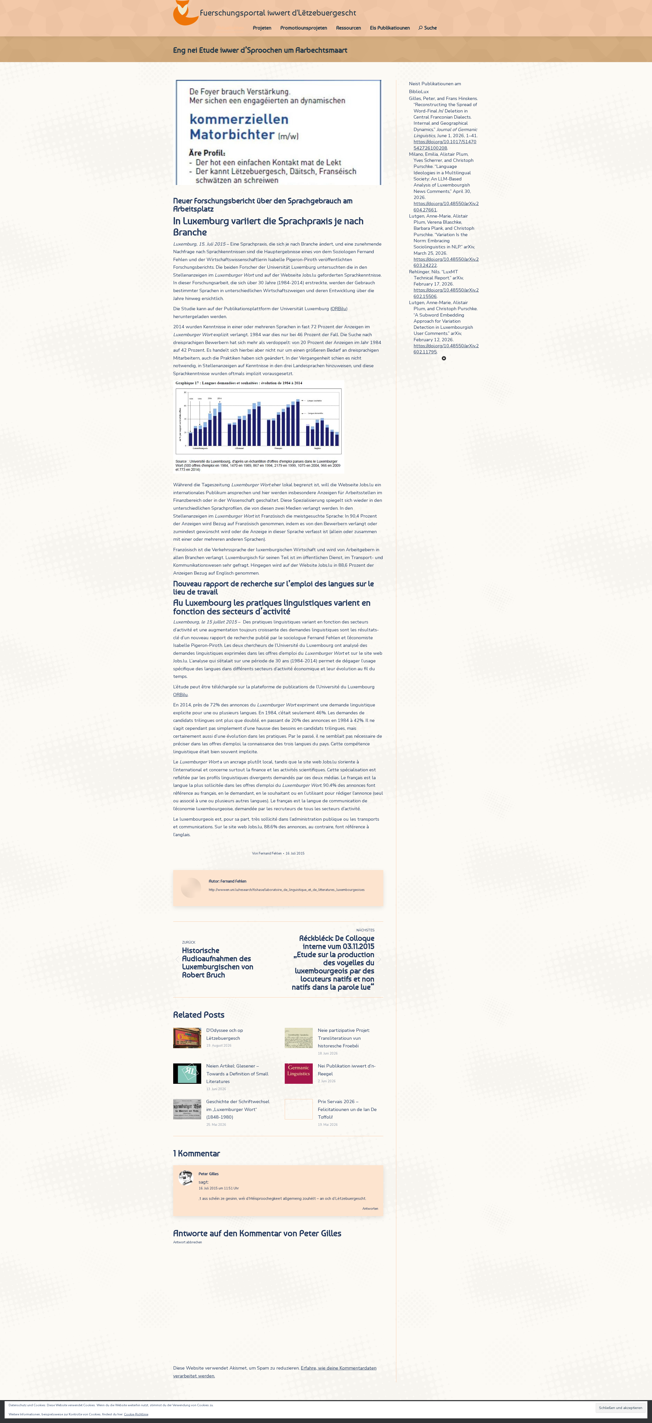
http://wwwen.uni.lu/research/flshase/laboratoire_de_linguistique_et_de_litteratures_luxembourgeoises (287, 890)
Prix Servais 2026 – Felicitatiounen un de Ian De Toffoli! (347, 1109)
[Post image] (187, 1038)
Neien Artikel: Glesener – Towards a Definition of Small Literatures (237, 1074)
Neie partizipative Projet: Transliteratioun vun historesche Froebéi (344, 1038)
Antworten (370, 1208)
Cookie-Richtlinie (136, 1414)
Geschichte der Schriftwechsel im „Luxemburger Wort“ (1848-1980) (237, 1109)
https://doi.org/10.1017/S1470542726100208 (445, 145)
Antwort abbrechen (187, 1242)
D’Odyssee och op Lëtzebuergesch (224, 1034)
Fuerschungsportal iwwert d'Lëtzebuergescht (278, 12)
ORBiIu (339, 309)
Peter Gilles (209, 1173)
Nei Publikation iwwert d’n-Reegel (347, 1070)
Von (267, 853)
